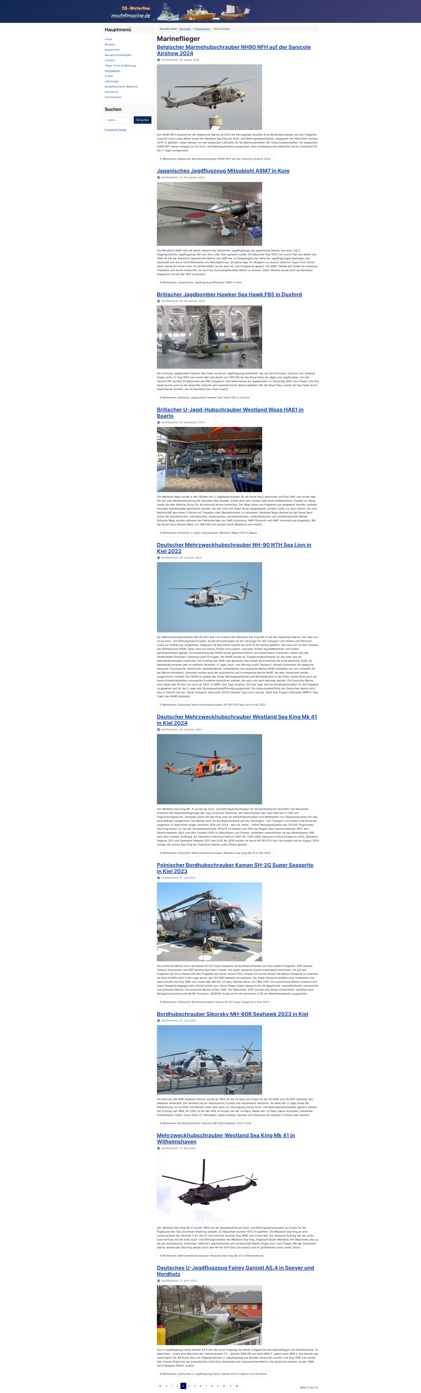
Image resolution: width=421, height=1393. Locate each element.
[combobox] (119, 120)
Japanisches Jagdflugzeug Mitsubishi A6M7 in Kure (223, 170)
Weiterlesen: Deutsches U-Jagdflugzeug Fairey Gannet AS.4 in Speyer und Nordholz (214, 1373)
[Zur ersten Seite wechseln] (160, 1386)
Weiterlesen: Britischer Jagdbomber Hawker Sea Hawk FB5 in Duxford (205, 397)
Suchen (144, 120)
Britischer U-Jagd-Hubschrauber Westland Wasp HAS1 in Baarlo (230, 412)
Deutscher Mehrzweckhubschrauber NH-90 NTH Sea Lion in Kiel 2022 (234, 548)
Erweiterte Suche (115, 129)
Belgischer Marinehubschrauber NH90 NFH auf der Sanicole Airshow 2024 (234, 50)
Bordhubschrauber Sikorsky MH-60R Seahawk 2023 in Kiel (232, 1014)
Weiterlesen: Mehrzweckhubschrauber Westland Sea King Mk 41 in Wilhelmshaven (212, 1255)
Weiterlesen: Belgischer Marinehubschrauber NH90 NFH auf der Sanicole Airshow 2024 (216, 158)
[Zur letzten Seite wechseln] (236, 1386)
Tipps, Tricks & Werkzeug (120, 65)
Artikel (109, 76)
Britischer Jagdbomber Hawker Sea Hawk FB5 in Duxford (229, 294)
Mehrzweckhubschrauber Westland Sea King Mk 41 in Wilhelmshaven (226, 1138)
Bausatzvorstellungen (118, 55)
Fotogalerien (112, 70)
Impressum (111, 91)
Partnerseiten (113, 97)
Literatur (110, 60)
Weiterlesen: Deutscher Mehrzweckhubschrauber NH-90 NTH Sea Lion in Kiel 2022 (213, 704)
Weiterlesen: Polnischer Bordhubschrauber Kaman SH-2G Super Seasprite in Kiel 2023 (215, 1002)
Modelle (110, 44)
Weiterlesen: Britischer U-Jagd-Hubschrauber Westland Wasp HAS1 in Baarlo (209, 532)
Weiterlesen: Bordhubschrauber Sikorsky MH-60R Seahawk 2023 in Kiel (206, 1123)
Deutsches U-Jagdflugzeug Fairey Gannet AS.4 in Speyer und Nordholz (235, 1271)
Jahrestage (112, 81)
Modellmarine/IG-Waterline (121, 86)
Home (108, 39)
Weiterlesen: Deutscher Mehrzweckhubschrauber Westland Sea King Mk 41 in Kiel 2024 (216, 853)
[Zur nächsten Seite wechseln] (230, 1386)
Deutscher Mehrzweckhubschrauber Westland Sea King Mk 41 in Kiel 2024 (237, 720)
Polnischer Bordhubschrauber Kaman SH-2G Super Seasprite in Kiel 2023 (235, 868)
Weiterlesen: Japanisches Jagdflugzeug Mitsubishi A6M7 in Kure (201, 282)
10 (224, 1386)
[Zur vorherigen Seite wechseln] (167, 1386)
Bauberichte (112, 49)
